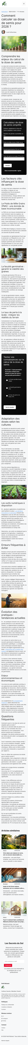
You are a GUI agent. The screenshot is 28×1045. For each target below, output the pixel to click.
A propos (3, 1009)
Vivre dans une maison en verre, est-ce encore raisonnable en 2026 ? (13, 854)
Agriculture (4, 11)
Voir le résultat (10, 407)
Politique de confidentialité (7, 1004)
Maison (4, 850)
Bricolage (5, 884)
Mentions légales (5, 1040)
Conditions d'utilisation (6, 1007)
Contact (3, 1027)
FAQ (2, 1030)
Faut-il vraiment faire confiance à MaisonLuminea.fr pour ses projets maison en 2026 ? (14, 921)
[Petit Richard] (4, 3)
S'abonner (8, 965)
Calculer (7, 165)
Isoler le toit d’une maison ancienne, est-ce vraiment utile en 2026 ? (14, 887)
